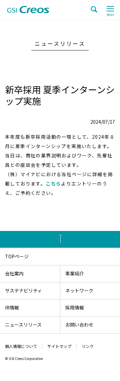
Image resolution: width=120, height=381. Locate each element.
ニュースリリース (23, 324)
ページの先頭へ (60, 239)
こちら (53, 183)
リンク (88, 346)
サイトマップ (59, 346)
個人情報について (21, 346)
